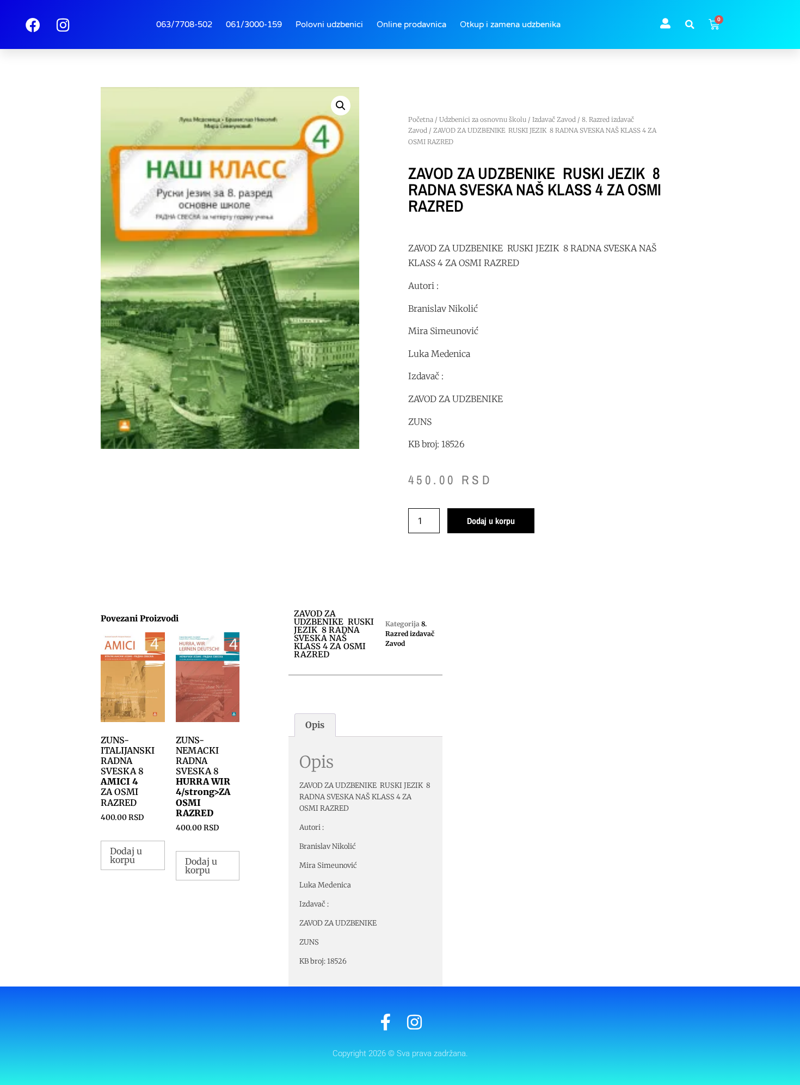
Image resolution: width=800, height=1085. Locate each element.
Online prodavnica (411, 24)
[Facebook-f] (385, 1022)
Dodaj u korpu (491, 521)
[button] (689, 24)
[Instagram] (414, 1022)
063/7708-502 (184, 24)
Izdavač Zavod (554, 119)
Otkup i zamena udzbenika (510, 24)
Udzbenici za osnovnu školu (482, 119)
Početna (420, 119)
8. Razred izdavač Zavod (409, 634)
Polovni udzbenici (329, 24)
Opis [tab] (314, 724)
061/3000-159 (254, 24)
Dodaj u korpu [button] (126, 855)
